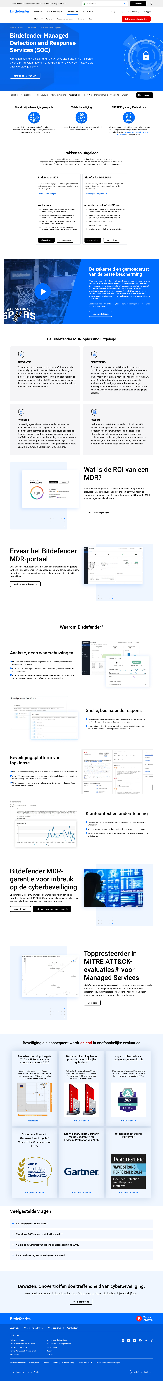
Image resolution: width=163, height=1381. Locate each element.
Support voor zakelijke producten (59, 1344)
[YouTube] (140, 1340)
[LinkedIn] (134, 1340)
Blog (121, 12)
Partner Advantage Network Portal (23, 1351)
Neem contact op (67, 1363)
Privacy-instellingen (85, 1363)
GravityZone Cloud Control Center (22, 1344)
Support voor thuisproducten (57, 1340)
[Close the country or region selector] (151, 4)
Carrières (50, 1351)
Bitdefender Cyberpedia (18, 1347)
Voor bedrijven (54, 1328)
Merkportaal (14, 1354)
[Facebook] (123, 1340)
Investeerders (52, 1347)
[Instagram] (146, 1340)
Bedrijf (55, 1363)
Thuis (12, 28)
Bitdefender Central (17, 1340)
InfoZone (50, 1354)
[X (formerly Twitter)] (128, 1340)
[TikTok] (151, 1340)
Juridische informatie (18, 1363)
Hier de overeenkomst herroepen (108, 1363)
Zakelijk (20, 28)
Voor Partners (73, 1328)
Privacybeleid (34, 1363)
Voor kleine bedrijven (33, 1328)
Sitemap (46, 1363)
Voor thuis (14, 1328)
